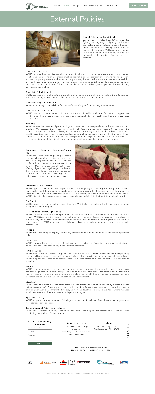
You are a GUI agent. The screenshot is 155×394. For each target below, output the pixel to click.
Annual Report (62, 373)
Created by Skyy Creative (101, 373)
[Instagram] (128, 328)
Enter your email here (35, 327)
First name (31, 335)
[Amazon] (128, 337)
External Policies (51, 373)
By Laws (70, 373)
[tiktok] (128, 331)
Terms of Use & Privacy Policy (83, 373)
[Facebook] (128, 325)
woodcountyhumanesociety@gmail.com (94, 347)
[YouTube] (128, 334)
